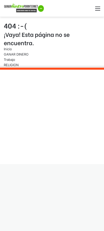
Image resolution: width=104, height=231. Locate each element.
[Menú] (97, 10)
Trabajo (9, 60)
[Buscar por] (88, 10)
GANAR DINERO (16, 54)
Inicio (8, 49)
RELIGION (11, 65)
